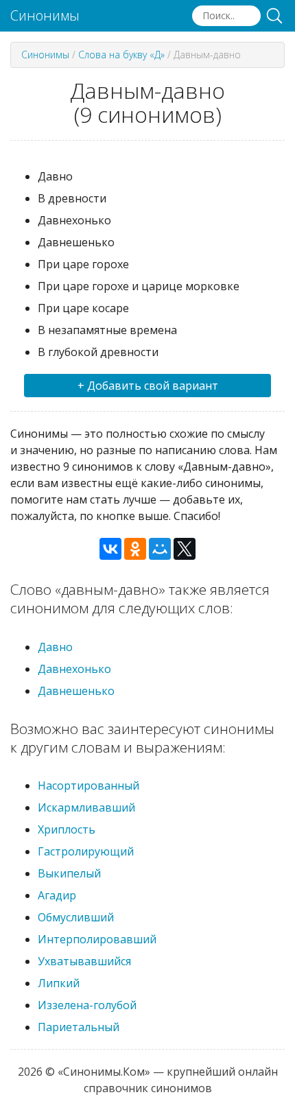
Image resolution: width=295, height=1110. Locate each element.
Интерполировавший (97, 939)
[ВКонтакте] (110, 549)
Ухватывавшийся (84, 961)
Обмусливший (76, 917)
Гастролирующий (86, 851)
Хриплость (66, 829)
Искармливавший (86, 807)
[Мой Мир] (160, 549)
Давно (55, 646)
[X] (185, 549)
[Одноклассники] (135, 549)
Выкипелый (69, 873)
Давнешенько (76, 690)
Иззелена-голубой (87, 1005)
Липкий (59, 983)
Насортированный (88, 785)
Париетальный (78, 1027)
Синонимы (45, 16)
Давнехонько (74, 668)
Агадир (57, 895)
